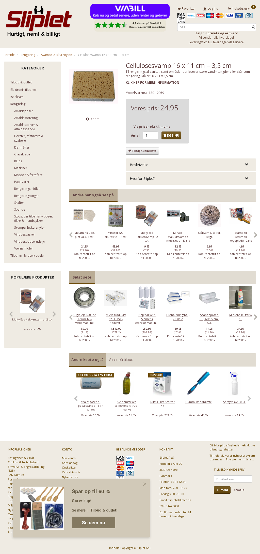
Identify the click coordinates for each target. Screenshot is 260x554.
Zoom (95, 119)
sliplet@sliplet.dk (179, 500)
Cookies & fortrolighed (23, 462)
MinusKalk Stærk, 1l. (240, 316)
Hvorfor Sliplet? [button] (142, 178)
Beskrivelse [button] (139, 165)
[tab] (191, 165)
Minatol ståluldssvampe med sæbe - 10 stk (178, 236)
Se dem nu (93, 522)
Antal (135, 135)
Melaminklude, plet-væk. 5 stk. (84, 234)
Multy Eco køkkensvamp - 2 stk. (32, 319)
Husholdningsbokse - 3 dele (178, 316)
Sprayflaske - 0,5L (234, 402)
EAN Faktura (16, 475)
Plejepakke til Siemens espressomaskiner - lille (147, 320)
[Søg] (253, 27)
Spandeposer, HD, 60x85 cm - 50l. (209, 319)
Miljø (11, 505)
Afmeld (239, 490)
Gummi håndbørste (198, 402)
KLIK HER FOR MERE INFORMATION (152, 82)
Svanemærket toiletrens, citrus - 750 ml (126, 406)
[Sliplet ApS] (39, 19)
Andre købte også (87, 359)
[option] (84, 237)
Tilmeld (222, 490)
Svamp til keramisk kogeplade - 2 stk (241, 236)
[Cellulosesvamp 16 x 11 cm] (93, 86)
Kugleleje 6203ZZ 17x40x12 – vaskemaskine (84, 319)
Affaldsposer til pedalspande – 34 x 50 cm (90, 406)
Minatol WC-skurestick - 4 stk (115, 234)
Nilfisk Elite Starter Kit (162, 403)
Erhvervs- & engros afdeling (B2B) (26, 468)
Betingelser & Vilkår (21, 458)
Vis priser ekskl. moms (152, 126)
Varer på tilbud (121, 359)
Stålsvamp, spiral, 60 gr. (209, 234)
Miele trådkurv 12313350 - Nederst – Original (116, 320)
